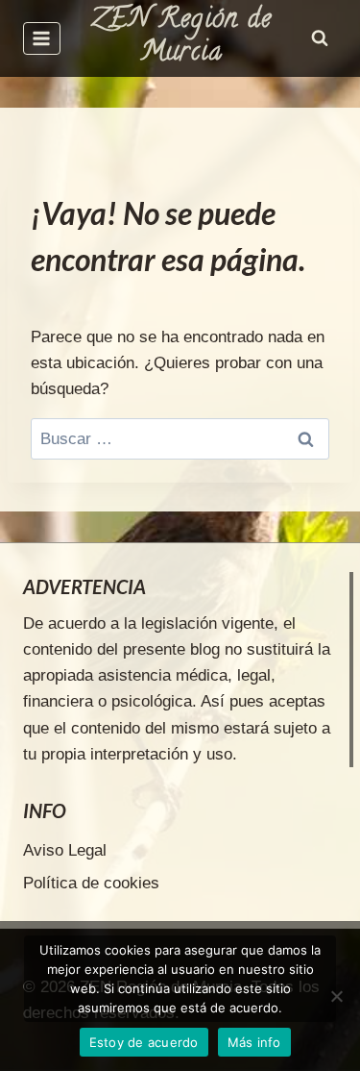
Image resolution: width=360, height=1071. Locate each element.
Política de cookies (91, 883)
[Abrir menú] (41, 38)
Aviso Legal (65, 850)
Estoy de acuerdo (144, 1042)
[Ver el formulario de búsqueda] (319, 38)
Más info (254, 1042)
